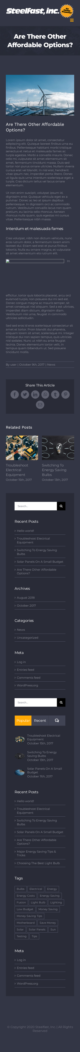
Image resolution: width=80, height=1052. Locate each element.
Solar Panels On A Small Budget (40, 561)
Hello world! (25, 531)
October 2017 (26, 605)
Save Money (48, 922)
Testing (22, 936)
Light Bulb (38, 902)
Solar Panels (37, 929)
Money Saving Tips (29, 916)
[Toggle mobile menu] (72, 20)
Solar (20, 929)
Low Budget (25, 909)
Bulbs (20, 888)
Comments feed (28, 677)
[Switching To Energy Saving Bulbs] (20, 755)
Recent (40, 720)
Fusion (21, 902)
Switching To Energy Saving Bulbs (58, 448)
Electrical (36, 888)
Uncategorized (27, 637)
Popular (23, 720)
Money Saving (48, 909)
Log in (21, 662)
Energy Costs (26, 895)
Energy (52, 888)
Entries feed (25, 670)
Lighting (56, 902)
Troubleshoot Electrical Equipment (22, 448)
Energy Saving (50, 895)
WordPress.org (27, 685)
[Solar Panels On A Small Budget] (20, 771)
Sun (53, 929)
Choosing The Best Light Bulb (38, 863)
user (13, 364)
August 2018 (26, 597)
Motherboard (26, 922)
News (51, 364)
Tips (34, 936)
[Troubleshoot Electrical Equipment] (20, 738)
